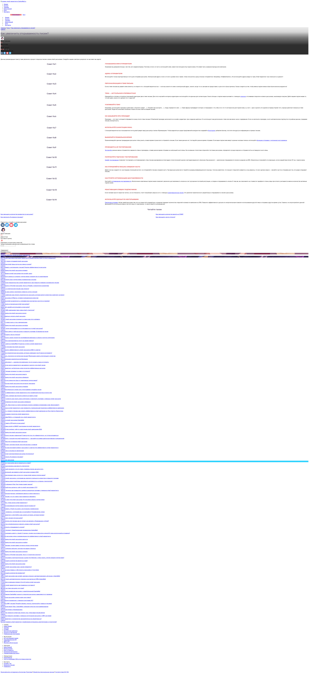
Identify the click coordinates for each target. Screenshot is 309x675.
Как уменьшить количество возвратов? (13, 573)
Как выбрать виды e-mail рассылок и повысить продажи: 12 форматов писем (24, 331)
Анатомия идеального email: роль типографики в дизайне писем (21, 389)
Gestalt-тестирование (112, 160)
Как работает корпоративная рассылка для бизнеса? (17, 454)
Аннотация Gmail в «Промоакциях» (12, 609)
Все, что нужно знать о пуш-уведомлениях (14, 322)
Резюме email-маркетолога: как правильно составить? (18, 585)
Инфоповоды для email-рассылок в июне (13, 432)
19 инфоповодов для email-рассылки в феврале (16, 402)
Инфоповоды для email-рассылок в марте (14, 374)
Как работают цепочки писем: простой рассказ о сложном (19, 444)
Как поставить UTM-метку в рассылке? (13, 423)
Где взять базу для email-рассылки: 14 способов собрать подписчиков (22, 499)
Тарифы (6, 7)
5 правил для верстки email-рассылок (13, 347)
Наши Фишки (8, 626)
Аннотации (211, 130)
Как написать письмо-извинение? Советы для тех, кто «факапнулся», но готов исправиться (30, 435)
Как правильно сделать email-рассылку (13, 316)
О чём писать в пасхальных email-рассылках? (15, 304)
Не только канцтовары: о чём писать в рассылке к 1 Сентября (20, 570)
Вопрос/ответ (8, 648)
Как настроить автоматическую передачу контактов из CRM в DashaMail (23, 579)
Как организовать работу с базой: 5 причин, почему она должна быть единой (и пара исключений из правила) (35, 533)
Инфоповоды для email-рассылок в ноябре (14, 542)
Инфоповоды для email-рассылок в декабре (14, 386)
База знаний (8, 9)
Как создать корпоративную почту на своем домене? (17, 340)
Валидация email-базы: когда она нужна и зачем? (16, 264)
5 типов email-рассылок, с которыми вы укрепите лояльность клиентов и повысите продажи (30, 478)
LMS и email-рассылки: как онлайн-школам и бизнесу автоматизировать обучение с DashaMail (30, 576)
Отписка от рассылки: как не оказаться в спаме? (16, 463)
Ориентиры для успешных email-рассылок (14, 441)
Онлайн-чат (7, 663)
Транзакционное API (10, 639)
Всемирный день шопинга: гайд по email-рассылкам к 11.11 (19, 487)
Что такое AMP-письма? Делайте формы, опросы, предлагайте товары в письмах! (26, 603)
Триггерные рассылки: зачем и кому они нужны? (16, 597)
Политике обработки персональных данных (180, 248)
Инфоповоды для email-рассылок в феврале (15, 377)
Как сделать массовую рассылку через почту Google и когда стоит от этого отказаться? (28, 258)
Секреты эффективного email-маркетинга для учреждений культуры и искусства (26, 392)
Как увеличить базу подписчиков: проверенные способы (18, 279)
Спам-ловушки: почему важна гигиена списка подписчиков (19, 545)
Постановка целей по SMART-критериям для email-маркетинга (20, 426)
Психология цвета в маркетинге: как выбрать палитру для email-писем (23, 365)
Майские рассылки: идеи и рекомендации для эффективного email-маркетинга (26, 536)
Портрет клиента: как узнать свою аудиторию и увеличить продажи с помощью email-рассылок (31, 399)
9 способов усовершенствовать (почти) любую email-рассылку (20, 582)
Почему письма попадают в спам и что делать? (15, 371)
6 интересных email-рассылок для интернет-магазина (18, 383)
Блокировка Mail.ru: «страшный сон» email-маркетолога (18, 417)
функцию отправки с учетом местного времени (272, 140)
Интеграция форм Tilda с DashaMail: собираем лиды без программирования (24, 606)
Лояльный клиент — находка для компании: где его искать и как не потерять (25, 362)
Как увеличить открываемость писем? (12, 527)
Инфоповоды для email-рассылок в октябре (14, 325)
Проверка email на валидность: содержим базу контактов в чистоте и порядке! (25, 301)
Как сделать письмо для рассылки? (12, 518)
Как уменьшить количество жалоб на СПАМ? (169, 214)
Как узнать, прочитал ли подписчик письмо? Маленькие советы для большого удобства (28, 356)
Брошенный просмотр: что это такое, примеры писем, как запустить (22, 469)
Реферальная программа (12, 634)
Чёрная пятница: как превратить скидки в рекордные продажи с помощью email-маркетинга (30, 490)
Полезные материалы (10, 651)
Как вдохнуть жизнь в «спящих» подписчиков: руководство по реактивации (24, 276)
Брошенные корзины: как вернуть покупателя (15, 466)
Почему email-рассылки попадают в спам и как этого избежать (20, 319)
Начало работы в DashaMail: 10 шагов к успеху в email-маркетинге (21, 344)
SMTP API (7, 641)
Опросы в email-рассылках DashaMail (12, 420)
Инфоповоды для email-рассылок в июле (13, 313)
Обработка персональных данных (43, 672)
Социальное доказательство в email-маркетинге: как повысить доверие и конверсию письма (30, 282)
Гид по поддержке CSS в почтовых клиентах (17, 659)
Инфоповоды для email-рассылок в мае (13, 564)
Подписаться (4, 250)
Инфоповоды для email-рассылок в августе (14, 539)
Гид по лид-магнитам (7, 460)
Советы (3, 29)
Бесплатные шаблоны (10, 631)
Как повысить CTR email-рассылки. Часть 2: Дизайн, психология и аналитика (25, 285)
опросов (243, 96)
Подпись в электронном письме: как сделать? (15, 289)
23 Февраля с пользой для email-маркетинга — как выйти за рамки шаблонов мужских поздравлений (32, 438)
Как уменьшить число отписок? (165, 217)
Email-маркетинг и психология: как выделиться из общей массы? (21, 619)
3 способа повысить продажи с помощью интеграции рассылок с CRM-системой (26, 616)
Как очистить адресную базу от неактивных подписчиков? (19, 380)
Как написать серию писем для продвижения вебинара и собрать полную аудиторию (28, 337)
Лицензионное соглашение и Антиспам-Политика (16, 672)
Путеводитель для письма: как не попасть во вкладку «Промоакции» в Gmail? (25, 521)
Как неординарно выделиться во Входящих (14, 359)
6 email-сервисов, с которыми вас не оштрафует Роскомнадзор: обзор (23, 512)
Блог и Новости (9, 650)
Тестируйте (108, 150)
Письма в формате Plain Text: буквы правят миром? (17, 484)
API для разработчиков (11, 638)
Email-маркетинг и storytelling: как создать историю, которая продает (22, 515)
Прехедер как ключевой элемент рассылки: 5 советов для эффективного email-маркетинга (29, 447)
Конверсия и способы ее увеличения (12, 451)
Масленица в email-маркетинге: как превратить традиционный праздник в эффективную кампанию (32, 408)
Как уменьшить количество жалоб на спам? (14, 561)
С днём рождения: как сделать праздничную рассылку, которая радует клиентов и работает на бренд (32, 295)
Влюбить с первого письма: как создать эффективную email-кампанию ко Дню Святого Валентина (32, 411)
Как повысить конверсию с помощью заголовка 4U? (17, 600)
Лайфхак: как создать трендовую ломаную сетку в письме (19, 292)
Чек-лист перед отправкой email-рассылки (14, 261)
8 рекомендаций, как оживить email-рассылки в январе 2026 (20, 472)
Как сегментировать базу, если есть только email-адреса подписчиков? (23, 475)
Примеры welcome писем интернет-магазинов (15, 255)
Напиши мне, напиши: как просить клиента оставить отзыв (19, 395)
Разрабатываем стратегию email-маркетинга (15, 414)
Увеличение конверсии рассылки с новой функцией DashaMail (20, 591)
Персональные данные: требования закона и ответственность (20, 493)
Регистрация (16, 14)
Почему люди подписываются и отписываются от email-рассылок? (22, 328)
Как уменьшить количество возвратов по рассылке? (17, 214)
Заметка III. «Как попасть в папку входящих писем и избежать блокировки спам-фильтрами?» (30, 405)
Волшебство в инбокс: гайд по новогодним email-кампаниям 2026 (21, 429)
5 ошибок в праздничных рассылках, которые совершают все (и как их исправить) (26, 353)
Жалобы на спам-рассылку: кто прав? (12, 588)
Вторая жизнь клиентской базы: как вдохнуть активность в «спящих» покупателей (26, 481)
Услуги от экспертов (10, 632)
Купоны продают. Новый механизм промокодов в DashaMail (19, 530)
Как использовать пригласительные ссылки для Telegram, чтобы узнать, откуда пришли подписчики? (32, 557)
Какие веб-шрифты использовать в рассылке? (15, 307)
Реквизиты (7, 666)
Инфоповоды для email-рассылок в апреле (14, 551)
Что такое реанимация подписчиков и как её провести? (18, 506)
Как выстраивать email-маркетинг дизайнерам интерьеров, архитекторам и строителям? (29, 622)
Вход (24, 14)
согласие (142, 248)
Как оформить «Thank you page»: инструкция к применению (20, 509)
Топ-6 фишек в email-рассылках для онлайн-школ (16, 273)
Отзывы (6, 629)
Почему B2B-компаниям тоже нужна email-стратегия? (17, 310)
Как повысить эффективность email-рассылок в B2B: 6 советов (20, 350)
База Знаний (8, 647)
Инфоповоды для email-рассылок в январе (14, 270)
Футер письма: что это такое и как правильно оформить (18, 496)
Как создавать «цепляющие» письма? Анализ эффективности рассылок (23, 267)
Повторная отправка (111, 202)
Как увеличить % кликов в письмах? (12, 217)
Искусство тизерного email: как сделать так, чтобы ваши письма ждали (23, 612)
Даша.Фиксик (8, 657)
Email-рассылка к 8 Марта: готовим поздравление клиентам (19, 298)
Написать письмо (9, 665)
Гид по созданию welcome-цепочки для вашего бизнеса (18, 548)
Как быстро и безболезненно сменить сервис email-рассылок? (20, 524)
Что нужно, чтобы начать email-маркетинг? (14, 502)
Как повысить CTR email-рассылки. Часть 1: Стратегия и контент (21, 554)
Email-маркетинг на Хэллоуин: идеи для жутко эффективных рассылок (23, 368)
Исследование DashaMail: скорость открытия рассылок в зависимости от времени (26, 594)
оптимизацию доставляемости (121, 181)
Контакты (7, 12)
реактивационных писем (176, 193)
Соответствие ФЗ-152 (62, 672)
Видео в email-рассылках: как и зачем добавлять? (16, 567)
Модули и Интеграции (11, 643)
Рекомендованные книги (11, 653)
